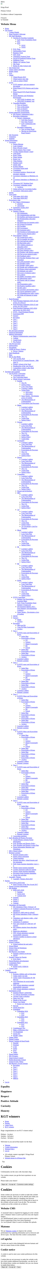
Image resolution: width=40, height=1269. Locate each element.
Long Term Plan (26, 409)
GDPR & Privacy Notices (17, 349)
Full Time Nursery (27, 120)
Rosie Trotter (17, 155)
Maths (19, 405)
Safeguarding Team (19, 51)
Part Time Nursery (27, 122)
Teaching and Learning (12, 372)
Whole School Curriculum (21, 379)
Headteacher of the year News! (23, 366)
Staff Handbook (14, 353)
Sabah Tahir (17, 165)
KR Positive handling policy (26, 286)
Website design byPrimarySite (15, 1158)
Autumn (15, 903)
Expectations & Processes (29, 414)
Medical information (15, 334)
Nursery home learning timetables (24, 871)
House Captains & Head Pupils (19, 1041)
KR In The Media (15, 357)
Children (8, 970)
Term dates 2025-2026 (20, 196)
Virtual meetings (18, 858)
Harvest (15, 1006)
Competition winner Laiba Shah (23, 368)
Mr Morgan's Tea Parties (17, 952)
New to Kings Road (27, 129)
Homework (12, 972)
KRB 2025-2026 (18, 890)
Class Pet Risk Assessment (25, 627)
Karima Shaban (18, 166)
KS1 (18, 41)
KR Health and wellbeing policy (27, 267)
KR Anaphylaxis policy (25, 237)
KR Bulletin (13, 888)
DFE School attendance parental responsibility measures (23, 934)
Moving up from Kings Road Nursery (28, 132)
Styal (14, 1050)
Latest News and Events (17, 883)
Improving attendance (20, 931)
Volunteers (12, 137)
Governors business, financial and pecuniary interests (24, 173)
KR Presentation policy (24, 284)
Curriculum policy (19, 375)
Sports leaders (13, 1054)
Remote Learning (23, 661)
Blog (10, 355)
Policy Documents (15, 209)
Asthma (15, 338)
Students (12, 138)
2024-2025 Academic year (25, 101)
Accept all (12, 1184)
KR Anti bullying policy (25, 241)
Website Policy (10, 1149)
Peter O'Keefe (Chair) (20, 148)
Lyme (15, 1047)
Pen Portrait (17, 342)
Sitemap (7, 1145)
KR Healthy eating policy (25, 265)
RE (18, 564)
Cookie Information (11, 1147)
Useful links (25, 439)
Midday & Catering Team (21, 62)
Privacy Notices (18, 351)
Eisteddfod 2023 (22, 1017)
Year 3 (15, 323)
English (19, 381)
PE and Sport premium (16, 331)
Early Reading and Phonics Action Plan (26, 845)
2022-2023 (29, 394)
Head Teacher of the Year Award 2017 (25, 884)
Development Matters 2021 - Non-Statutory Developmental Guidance (27, 608)
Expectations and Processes (30, 403)
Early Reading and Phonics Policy (24, 843)
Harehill (15, 1043)
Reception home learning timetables (24, 873)
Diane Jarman (17, 157)
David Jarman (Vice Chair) (22, 150)
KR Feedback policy (24, 256)
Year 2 (15, 321)
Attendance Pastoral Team (21, 56)
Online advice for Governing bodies (24, 189)
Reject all (4, 1184)
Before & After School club (22, 66)
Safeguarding (13, 345)
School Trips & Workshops (18, 948)
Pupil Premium (14, 299)
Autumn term (21, 896)
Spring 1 (16, 901)
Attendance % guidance (21, 922)
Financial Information (16, 332)
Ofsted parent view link (20, 79)
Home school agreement (21, 856)
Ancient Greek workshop (21, 996)
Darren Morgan (18, 144)
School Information (11, 140)
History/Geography (31, 644)
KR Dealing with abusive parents (28, 252)
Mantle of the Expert (19, 1000)
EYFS (11, 83)
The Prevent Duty (15, 344)
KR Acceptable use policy (25, 239)
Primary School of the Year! (22, 364)
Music (19, 530)
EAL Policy (17, 959)
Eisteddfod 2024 (22, 1011)
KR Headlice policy (23, 263)
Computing (21, 474)
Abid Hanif (17, 153)
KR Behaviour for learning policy (28, 222)
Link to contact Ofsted (20, 81)
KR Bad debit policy (24, 243)
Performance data (14, 200)
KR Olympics (13, 1056)
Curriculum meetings (20, 836)
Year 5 (15, 327)
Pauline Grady (17, 163)
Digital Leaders (14, 1039)
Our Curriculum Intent (20, 377)
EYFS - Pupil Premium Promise (23, 312)
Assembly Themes (15, 877)
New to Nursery (22, 105)
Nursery (15, 316)
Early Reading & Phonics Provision (20, 838)
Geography (21, 441)
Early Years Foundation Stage (26, 40)
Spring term (21, 894)
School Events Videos (16, 1062)
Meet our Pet (21, 625)
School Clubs (13, 950)
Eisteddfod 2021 (22, 1022)
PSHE (19, 580)
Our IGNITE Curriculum (17, 373)
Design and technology (24, 491)
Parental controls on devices (22, 953)
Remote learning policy (20, 855)
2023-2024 (29, 392)
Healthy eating (18, 1035)
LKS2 (23, 45)
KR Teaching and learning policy (28, 289)
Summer (20, 892)
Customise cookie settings (25, 1184)
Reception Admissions (20, 116)
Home (7, 28)
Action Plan (25, 418)
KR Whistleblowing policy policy (28, 293)
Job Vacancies (13, 135)
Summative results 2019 (21, 207)
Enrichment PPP (18, 314)
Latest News (9, 1125)
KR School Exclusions (24, 224)
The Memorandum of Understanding (28, 400)
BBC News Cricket (19, 370)
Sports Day (16, 1034)
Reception (16, 317)
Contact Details (14, 32)
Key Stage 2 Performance (21, 202)
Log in (7, 1082)
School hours (13, 940)
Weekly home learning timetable (23, 868)
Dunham (16, 1045)
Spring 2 (16, 899)
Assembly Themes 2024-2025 (23, 879)
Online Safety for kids (20, 976)
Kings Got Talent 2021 (24, 1004)
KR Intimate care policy (25, 271)
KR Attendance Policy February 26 (24, 907)
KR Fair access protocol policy (27, 254)
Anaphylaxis (17, 340)
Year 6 (15, 329)
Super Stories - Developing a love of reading (30, 397)
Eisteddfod (16, 1009)
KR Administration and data (26, 215)
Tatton (15, 1052)
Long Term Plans (27, 386)
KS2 (18, 43)
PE (18, 547)
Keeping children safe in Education (24, 974)
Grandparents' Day (19, 1028)
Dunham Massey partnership (22, 993)
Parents (7, 881)
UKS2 (23, 47)
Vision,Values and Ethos (17, 69)
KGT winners (9, 1127)
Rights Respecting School (17, 1060)
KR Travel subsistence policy (26, 291)
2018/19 (20, 204)
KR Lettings (21, 275)
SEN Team (16, 55)
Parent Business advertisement (19, 961)
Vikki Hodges (17, 161)
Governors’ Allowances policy (23, 191)
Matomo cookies (11, 1231)
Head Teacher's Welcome (17, 34)
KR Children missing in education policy (25, 246)
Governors (12, 142)
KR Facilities (21, 226)
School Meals (13, 946)
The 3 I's (24, 416)
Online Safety (13, 965)
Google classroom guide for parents (24, 869)
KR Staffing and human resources (28, 217)
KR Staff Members (15, 36)
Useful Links (13, 968)
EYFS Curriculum (19, 597)
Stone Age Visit (18, 998)
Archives (20, 187)
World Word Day (18, 1007)
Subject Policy (26, 385)
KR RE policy (22, 288)
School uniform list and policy (23, 944)
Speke (15, 1048)
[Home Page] (1, 4)
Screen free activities (19, 875)
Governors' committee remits (22, 185)
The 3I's (24, 383)
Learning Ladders (27, 388)
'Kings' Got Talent (19, 1002)
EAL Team (16, 49)
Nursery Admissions (23, 118)
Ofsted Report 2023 (19, 77)
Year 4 (15, 325)
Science (19, 422)
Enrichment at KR (15, 991)
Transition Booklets (19, 103)
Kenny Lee (16, 159)
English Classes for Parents (18, 957)
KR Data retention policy (25, 250)
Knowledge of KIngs (28, 754)
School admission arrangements (19, 112)
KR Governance (22, 228)
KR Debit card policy (24, 248)
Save (18, 1267)
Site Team (16, 64)
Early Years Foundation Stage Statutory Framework (26, 604)
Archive (19, 621)
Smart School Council (16, 1058)
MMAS (15, 1078)
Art (18, 510)
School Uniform (14, 942)
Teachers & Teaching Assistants (23, 38)
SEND (11, 193)
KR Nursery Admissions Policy (23, 114)
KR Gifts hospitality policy (26, 262)
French (27, 648)
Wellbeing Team (18, 60)
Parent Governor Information (18, 886)
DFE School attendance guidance (24, 989)
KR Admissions (22, 213)
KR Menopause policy (24, 278)
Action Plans (25, 390)
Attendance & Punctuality (17, 905)
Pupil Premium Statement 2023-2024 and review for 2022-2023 (25, 309)
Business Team (18, 53)
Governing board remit (20, 168)
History (19, 457)
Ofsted (11, 75)
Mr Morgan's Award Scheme (18, 1063)
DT (26, 640)
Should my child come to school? (24, 912)
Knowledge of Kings (28, 638)
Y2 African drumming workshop (23, 994)
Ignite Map (24, 636)
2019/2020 (20, 206)
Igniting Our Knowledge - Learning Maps (25, 600)
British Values (13, 71)
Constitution (17, 170)
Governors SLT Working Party (23, 183)
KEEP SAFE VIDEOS (20, 966)
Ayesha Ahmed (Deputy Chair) (23, 151)
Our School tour (14, 68)
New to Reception (23, 107)
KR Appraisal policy (24, 230)
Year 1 (15, 319)
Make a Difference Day (20, 1030)
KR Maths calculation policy (26, 276)
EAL (10, 73)
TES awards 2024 (19, 358)
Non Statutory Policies (20, 235)
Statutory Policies (18, 211)
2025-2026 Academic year (25, 99)
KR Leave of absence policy (26, 273)
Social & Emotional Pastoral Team (24, 58)
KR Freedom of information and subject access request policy (27, 233)
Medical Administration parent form (24, 336)
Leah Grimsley (18, 146)
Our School (8, 30)
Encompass (12, 347)
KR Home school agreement (26, 269)
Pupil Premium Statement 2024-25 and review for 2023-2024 (25, 305)
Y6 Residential (18, 1032)
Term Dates (13, 194)
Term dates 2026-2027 (20, 198)
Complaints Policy (15, 963)
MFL (19, 493)
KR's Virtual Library (15, 851)
